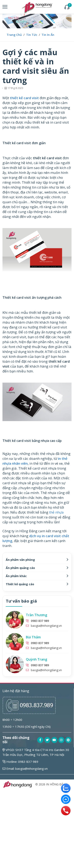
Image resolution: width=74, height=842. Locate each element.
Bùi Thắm (33, 637)
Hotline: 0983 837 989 (22, 762)
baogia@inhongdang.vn (46, 626)
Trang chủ (14, 35)
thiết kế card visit (24, 98)
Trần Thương (36, 615)
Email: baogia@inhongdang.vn (27, 768)
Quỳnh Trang (36, 659)
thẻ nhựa (56, 512)
